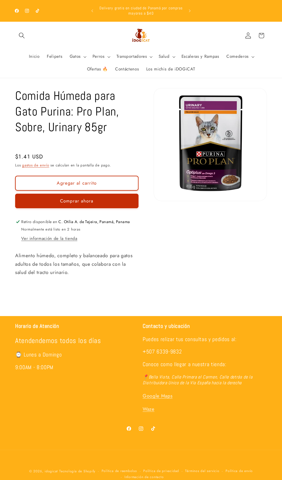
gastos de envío (35, 165)
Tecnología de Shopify (77, 471)
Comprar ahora (76, 201)
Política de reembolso (119, 470)
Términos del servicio (202, 470)
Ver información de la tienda (49, 238)
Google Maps (157, 395)
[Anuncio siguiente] (190, 11)
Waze (148, 409)
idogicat (51, 471)
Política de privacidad (161, 470)
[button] (21, 35)
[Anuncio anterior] (92, 11)
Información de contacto (144, 476)
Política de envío (239, 470)
